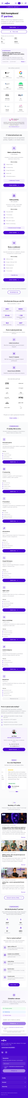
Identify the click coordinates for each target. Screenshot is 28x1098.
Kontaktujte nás (14, 292)
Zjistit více (13, 462)
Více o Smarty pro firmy (13, 126)
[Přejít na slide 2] (10, 791)
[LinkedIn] (2, 1052)
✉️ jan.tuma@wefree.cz (14, 746)
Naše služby (13, 27)
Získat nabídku (13, 185)
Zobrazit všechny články (13, 897)
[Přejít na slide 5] (13, 791)
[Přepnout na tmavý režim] (16, 3)
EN (22, 3)
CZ (19, 3)
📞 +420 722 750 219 (14, 744)
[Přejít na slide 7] (17, 791)
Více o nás (15, 31)
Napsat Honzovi (13, 749)
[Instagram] (6, 1052)
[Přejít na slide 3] (11, 791)
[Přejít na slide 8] (18, 791)
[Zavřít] (26, 7)
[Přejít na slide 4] (12, 791)
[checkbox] (2, 1027)
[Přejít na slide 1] (9, 791)
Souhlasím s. (13, 1028)
